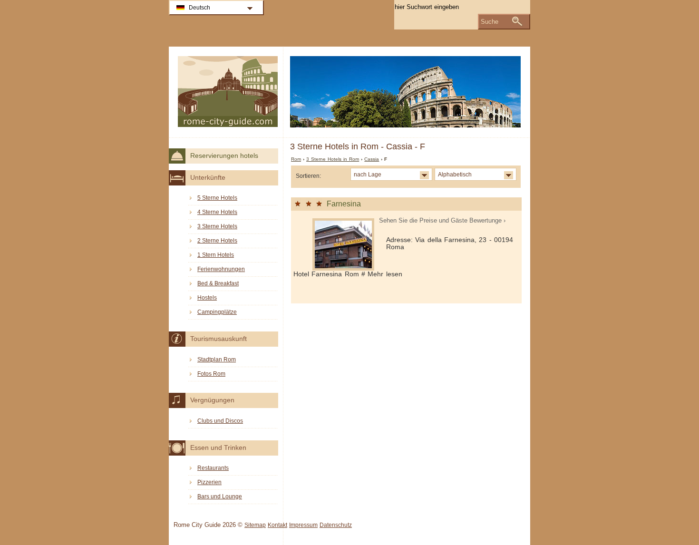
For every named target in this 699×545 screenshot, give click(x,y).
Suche (489, 21)
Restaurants (213, 468)
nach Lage (367, 174)
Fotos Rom (211, 373)
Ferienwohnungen (221, 269)
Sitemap (255, 525)
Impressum (303, 525)
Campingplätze (217, 312)
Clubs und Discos (220, 421)
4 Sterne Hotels (217, 212)
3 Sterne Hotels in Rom (332, 159)
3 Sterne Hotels (217, 226)
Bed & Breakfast (218, 283)
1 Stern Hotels (215, 255)
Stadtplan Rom (216, 359)
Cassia (371, 159)
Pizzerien (209, 482)
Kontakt (277, 525)
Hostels (207, 297)
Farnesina (344, 204)
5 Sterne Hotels (217, 198)
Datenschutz (336, 525)
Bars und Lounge (219, 496)
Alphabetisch (455, 174)
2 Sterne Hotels (217, 240)
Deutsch (199, 7)
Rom (296, 159)
